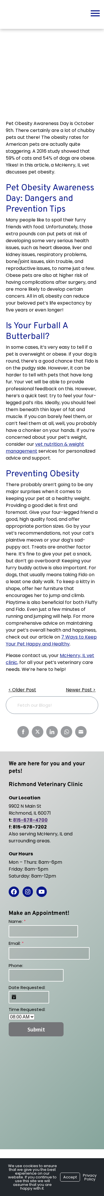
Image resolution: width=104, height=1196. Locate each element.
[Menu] (95, 13)
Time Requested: (27, 1009)
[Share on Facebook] (23, 732)
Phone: (16, 965)
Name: (17, 921)
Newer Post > (81, 689)
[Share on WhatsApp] (66, 732)
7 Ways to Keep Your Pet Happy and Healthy (51, 640)
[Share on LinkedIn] (52, 732)
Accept (70, 1177)
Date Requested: (27, 987)
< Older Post (22, 689)
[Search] (85, 705)
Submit (36, 1029)
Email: (16, 943)
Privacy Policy (89, 1177)
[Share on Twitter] (37, 732)
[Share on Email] (81, 732)
